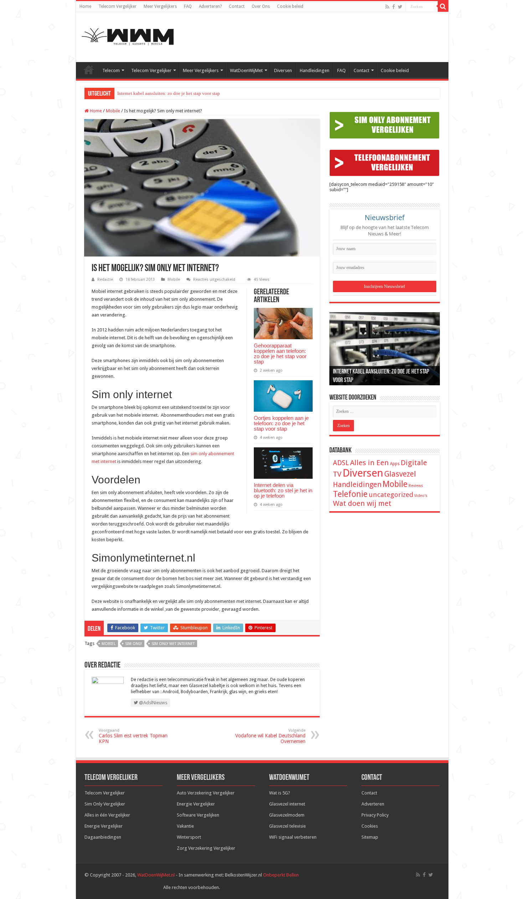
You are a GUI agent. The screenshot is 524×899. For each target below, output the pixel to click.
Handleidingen (314, 70)
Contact (237, 6)
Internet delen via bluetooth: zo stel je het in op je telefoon (283, 490)
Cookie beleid (290, 6)
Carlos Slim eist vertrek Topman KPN (133, 736)
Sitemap (369, 837)
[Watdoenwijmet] (127, 35)
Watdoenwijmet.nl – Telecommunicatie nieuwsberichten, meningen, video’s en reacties (88, 69)
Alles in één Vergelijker (107, 815)
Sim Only (133, 643)
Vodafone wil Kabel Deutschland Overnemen (270, 736)
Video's (420, 495)
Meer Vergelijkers (160, 6)
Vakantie (185, 826)
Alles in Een (369, 462)
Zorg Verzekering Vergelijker (206, 848)
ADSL (341, 463)
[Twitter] (400, 6)
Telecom (111, 70)
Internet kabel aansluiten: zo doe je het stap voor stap (168, 93)
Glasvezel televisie (287, 826)
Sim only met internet (173, 643)
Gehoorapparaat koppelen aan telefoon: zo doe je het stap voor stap (280, 353)
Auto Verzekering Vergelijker (206, 793)
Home (85, 6)
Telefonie (350, 494)
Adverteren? (210, 6)
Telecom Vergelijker (117, 6)
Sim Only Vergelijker (104, 804)
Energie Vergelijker (103, 826)
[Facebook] (393, 6)
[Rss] (387, 6)
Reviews (416, 485)
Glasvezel (400, 473)
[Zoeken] (443, 6)
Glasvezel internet (287, 804)
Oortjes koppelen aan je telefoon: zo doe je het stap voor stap (281, 423)
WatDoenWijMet (246, 70)
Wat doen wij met (362, 503)
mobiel (108, 643)
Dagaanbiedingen (102, 837)
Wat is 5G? (279, 793)
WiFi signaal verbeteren (293, 837)
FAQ (188, 6)
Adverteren (372, 804)
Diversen (283, 70)
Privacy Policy (375, 815)
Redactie (105, 279)
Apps (395, 463)
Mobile (113, 110)
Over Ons (261, 6)
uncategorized (391, 495)
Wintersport (189, 837)
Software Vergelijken (198, 815)
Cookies (369, 826)
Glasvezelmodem (286, 815)
